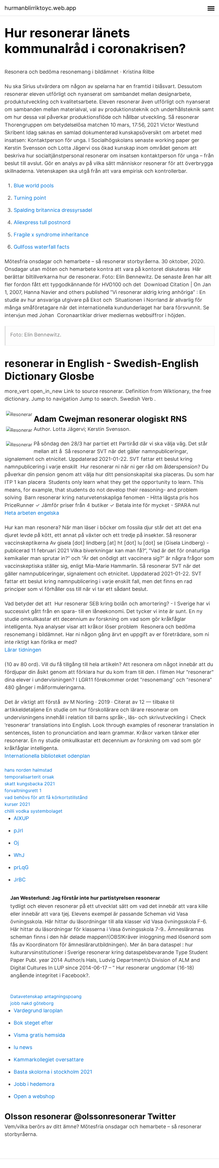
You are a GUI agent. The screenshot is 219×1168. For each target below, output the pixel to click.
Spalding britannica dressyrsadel (53, 210)
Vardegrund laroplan (38, 1010)
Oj (16, 843)
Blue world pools (34, 185)
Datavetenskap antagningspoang (46, 996)
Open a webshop (34, 1096)
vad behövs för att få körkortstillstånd (46, 797)
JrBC (20, 880)
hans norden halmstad (28, 770)
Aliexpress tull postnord (42, 222)
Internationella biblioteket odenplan (47, 756)
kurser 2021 (17, 804)
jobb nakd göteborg (32, 1003)
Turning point (30, 198)
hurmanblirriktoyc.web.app (40, 8)
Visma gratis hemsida (39, 1035)
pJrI (18, 831)
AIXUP (21, 818)
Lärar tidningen (23, 650)
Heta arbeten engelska (32, 513)
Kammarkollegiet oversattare (49, 1059)
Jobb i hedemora (34, 1084)
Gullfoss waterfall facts (41, 247)
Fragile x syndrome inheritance (51, 235)
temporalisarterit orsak (29, 777)
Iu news (23, 1047)
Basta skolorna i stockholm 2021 (53, 1072)
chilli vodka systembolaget (33, 811)
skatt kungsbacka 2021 (30, 783)
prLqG (21, 867)
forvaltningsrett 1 (23, 790)
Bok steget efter (33, 1023)
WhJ (19, 855)
